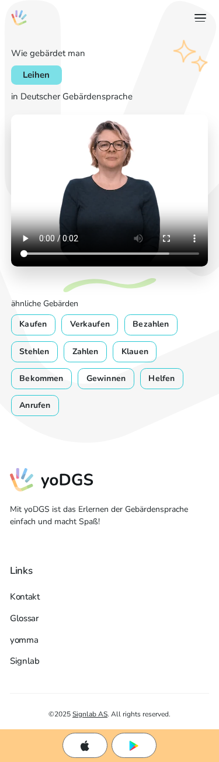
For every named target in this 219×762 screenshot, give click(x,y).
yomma (24, 640)
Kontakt (25, 596)
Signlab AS (89, 714)
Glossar (24, 618)
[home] (19, 18)
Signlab (25, 661)
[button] (198, 18)
